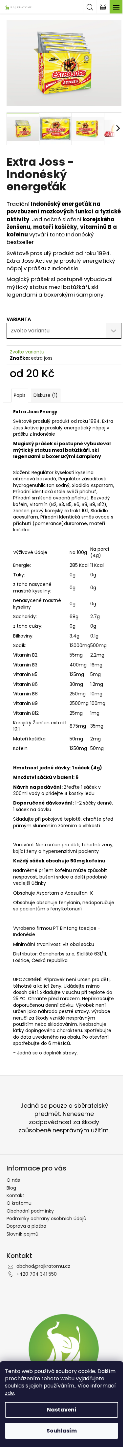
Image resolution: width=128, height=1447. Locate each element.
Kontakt (15, 1195)
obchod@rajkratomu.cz (43, 1266)
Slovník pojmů (22, 1234)
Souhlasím (62, 1431)
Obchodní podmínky (30, 1211)
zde (9, 1393)
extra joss (42, 358)
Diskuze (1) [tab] (45, 395)
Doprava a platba (26, 1226)
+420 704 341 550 (36, 1274)
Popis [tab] (20, 395)
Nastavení (61, 1409)
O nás (13, 1180)
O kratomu (19, 1203)
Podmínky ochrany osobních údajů (46, 1218)
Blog (11, 1188)
